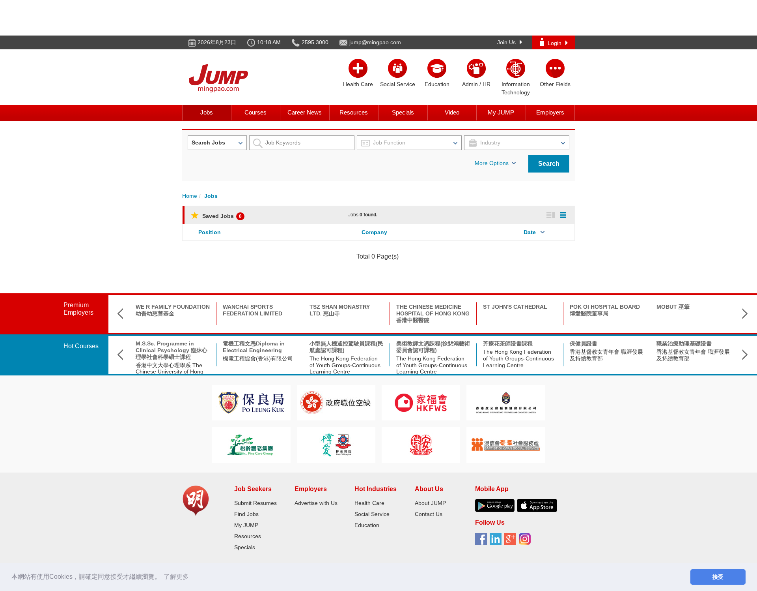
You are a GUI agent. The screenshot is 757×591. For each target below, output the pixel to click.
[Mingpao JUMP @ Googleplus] (511, 541)
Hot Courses (81, 346)
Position (209, 232)
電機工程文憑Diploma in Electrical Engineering (254, 346)
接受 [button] (717, 577)
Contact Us (428, 514)
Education (366, 525)
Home (189, 196)
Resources (353, 112)
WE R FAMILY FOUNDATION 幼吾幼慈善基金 (173, 310)
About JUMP (430, 503)
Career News (304, 112)
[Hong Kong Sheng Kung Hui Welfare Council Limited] (505, 402)
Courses (255, 112)
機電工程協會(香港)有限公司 (258, 358)
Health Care (369, 503)
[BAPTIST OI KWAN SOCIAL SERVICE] (506, 444)
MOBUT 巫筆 (673, 307)
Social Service (372, 514)
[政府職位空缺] (335, 402)
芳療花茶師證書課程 (508, 343)
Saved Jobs (221, 216)
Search (548, 163)
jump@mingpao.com (375, 42)
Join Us (506, 42)
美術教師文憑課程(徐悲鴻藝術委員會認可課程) (433, 346)
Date (530, 232)
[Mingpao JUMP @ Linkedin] (497, 541)
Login (554, 43)
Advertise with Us (316, 503)
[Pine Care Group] (251, 444)
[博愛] (335, 444)
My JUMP (501, 112)
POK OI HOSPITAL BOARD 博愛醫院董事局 (605, 310)
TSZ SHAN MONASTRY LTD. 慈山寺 (340, 310)
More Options (492, 163)
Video (452, 112)
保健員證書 (583, 343)
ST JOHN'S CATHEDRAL (515, 307)
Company (374, 232)
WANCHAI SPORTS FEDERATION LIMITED (252, 310)
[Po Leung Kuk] (251, 402)
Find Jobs (246, 514)
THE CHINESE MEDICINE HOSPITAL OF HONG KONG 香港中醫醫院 (433, 313)
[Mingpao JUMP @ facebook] (482, 541)
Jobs (206, 112)
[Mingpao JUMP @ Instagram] (526, 541)
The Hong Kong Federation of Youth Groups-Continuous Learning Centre (345, 365)
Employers (550, 112)
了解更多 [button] (176, 576)
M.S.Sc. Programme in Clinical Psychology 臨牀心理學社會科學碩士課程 (171, 350)
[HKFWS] (421, 402)
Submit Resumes (255, 503)
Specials (403, 112)
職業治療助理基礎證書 (684, 343)
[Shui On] (421, 444)
